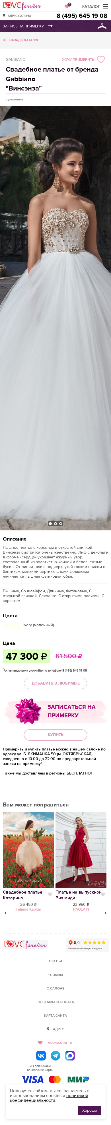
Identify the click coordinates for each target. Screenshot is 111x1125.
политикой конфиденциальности (49, 1098)
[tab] (50, 523)
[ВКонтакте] (41, 1056)
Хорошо (89, 1110)
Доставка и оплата (55, 1002)
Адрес (58, 1029)
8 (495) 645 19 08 (82, 16)
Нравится (50, 894)
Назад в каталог (24, 40)
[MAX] (70, 1056)
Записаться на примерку (72, 711)
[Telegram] (55, 1056)
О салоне (55, 988)
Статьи (55, 961)
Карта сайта (55, 1016)
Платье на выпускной (79, 895)
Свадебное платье (22, 895)
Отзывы (55, 975)
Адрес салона (19, 15)
